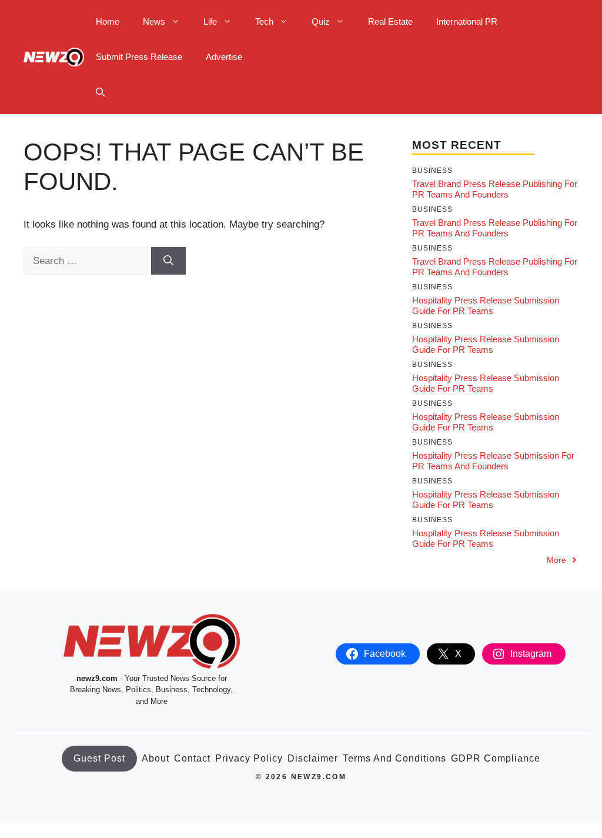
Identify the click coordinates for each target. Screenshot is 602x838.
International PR (466, 21)
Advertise (224, 57)
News (154, 21)
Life (210, 21)
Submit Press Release (139, 57)
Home (107, 21)
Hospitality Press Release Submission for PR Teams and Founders (493, 460)
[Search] (168, 261)
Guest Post (99, 758)
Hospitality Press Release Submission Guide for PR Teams (485, 305)
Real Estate (390, 21)
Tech (264, 21)
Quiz (321, 21)
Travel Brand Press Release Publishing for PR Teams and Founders (494, 189)
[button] (100, 92)
